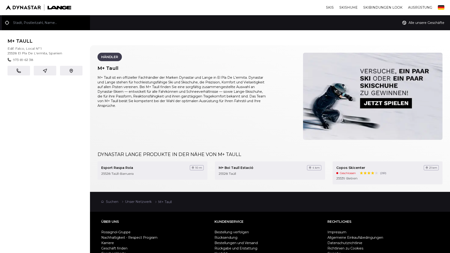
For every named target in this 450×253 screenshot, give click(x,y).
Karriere (107, 243)
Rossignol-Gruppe (116, 232)
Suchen (112, 202)
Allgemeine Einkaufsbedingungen (355, 237)
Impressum (336, 232)
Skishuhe (348, 7)
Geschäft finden (114, 248)
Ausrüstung (420, 7)
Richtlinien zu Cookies (345, 248)
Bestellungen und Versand (236, 243)
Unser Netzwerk (138, 202)
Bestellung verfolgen (231, 232)
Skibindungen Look (382, 7)
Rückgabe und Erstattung (235, 248)
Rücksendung (225, 237)
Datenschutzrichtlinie (344, 243)
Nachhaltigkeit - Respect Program (129, 237)
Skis (330, 7)
